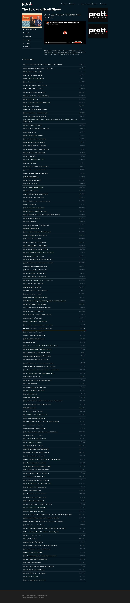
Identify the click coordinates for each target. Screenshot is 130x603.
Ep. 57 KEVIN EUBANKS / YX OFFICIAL (55, 390)
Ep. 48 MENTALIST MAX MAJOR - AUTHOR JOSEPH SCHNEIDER (55, 422)
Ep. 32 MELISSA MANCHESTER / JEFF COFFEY (55, 473)
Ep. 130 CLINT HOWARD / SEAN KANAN (55, 139)
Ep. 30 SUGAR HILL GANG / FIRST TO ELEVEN (55, 480)
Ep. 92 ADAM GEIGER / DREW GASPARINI (55, 270)
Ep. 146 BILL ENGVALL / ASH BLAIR (55, 82)
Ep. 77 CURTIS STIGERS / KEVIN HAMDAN (55, 321)
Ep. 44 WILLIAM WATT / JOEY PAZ (55, 435)
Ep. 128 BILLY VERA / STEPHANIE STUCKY (55, 146)
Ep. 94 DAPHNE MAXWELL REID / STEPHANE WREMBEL (55, 263)
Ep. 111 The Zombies (55, 204)
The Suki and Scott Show (41, 9)
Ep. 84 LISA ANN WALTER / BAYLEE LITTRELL (55, 297)
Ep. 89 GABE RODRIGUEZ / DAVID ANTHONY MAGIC (55, 280)
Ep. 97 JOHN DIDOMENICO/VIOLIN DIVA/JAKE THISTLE (55, 253)
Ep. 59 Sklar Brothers (55, 384)
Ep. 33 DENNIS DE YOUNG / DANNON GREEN (55, 470)
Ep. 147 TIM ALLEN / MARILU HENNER (55, 78)
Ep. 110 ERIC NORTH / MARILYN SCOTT (55, 208)
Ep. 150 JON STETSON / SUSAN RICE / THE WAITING (55, 68)
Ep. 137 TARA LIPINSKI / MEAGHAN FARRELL (55, 113)
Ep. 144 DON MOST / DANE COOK (55, 89)
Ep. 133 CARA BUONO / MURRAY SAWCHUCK (55, 129)
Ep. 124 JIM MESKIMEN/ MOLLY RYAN (55, 160)
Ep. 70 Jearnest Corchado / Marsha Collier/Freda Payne (55, 346)
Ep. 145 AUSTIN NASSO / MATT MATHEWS (55, 85)
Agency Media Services (89, 4)
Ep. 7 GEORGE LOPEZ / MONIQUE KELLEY (55, 559)
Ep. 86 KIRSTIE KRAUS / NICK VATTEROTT (55, 290)
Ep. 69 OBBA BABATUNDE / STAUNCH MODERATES (55, 349)
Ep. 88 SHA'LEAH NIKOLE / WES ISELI (55, 284)
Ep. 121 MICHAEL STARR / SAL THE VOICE (55, 170)
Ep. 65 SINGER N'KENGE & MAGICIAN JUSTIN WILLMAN (55, 363)
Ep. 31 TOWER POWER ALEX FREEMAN (55, 477)
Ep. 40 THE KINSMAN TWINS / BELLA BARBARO (55, 449)
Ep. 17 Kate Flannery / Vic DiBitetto (55, 525)
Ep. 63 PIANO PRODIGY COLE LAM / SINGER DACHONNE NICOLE (55, 370)
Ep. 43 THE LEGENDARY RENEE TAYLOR (55, 439)
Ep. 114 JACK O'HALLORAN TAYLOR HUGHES (55, 194)
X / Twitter (27, 43)
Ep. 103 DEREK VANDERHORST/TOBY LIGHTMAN (55, 232)
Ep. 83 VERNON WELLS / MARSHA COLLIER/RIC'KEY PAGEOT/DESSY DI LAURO (55, 301)
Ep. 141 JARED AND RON (55, 99)
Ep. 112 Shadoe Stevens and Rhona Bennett (55, 201)
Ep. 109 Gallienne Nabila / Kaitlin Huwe (55, 211)
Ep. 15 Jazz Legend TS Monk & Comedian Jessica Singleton (55, 532)
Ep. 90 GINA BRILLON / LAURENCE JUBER (55, 277)
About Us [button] (103, 4)
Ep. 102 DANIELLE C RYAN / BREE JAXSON (55, 235)
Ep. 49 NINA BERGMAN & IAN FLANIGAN (55, 418)
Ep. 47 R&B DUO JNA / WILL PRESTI (55, 425)
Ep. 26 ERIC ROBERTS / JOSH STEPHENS (55, 494)
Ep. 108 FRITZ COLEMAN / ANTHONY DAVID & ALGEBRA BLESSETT (55, 215)
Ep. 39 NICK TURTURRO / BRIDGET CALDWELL (55, 452)
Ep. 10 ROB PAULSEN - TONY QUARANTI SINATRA (55, 549)
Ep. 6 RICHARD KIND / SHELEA (55, 563)
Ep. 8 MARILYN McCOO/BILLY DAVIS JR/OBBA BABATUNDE (55, 556)
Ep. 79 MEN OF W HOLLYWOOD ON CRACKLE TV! (55, 315)
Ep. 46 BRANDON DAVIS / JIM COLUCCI (55, 428)
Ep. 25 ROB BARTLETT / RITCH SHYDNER (55, 497)
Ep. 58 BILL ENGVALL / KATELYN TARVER (55, 387)
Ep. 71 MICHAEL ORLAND (55, 342)
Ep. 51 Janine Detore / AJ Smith (55, 411)
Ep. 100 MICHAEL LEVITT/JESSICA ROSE (55, 242)
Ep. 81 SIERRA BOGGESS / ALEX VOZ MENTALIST (55, 308)
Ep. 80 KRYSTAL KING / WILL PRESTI (55, 311)
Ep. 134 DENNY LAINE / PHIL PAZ (55, 125)
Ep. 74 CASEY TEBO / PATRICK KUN (55, 332)
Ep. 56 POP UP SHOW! (55, 394)
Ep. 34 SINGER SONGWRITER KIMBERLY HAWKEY (55, 466)
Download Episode (30, 29)
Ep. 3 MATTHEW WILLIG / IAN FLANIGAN (55, 573)
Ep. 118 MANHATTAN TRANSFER (55, 180)
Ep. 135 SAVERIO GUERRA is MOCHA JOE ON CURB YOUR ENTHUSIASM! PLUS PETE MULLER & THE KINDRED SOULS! (54, 121)
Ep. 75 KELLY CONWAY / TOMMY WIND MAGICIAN (55, 328)
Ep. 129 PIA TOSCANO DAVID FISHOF (55, 142)
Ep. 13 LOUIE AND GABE (55, 539)
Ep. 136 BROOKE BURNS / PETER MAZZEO (55, 116)
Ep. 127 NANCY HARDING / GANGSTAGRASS (55, 149)
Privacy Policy (26, 598)
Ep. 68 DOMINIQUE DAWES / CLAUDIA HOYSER (55, 353)
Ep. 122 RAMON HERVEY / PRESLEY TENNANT (55, 166)
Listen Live (63, 4)
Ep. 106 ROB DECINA (55, 222)
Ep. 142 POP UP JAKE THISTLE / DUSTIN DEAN (55, 96)
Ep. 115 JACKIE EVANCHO (55, 191)
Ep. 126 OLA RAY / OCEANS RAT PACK (55, 153)
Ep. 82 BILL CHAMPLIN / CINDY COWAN (55, 304)
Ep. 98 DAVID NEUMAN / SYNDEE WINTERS (55, 249)
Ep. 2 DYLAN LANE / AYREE (55, 576)
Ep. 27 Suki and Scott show (55, 490)
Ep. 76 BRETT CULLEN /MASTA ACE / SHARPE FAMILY (55, 325)
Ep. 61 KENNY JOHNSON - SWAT (55, 377)
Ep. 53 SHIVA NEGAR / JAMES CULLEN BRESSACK (55, 404)
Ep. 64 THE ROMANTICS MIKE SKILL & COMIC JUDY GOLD (55, 366)
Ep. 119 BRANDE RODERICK (55, 177)
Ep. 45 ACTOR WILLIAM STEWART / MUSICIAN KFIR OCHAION (55, 432)
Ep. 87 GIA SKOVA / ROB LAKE (55, 287)
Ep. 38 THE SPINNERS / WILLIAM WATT (55, 456)
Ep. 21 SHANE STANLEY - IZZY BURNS (55, 511)
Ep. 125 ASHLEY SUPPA (55, 156)
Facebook (27, 36)
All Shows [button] (72, 4)
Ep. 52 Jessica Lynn (55, 408)
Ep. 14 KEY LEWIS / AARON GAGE (55, 535)
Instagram (27, 40)
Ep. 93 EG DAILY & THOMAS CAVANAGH (55, 266)
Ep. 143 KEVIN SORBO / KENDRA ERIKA (55, 92)
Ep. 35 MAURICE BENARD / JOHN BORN (55, 463)
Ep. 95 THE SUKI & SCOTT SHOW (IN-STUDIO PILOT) (55, 259)
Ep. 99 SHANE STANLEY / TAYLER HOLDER (55, 246)
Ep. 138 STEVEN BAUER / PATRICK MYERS (55, 109)
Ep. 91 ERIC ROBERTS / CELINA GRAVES (55, 273)
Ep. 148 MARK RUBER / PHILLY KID (55, 75)
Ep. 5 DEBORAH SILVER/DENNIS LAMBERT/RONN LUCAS (55, 566)
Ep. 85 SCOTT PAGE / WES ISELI (55, 294)
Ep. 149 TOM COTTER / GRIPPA (55, 72)
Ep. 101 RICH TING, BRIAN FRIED (55, 239)
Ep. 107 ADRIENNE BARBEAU (55, 218)
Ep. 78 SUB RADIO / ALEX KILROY (55, 318)
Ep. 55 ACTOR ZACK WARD (55, 397)
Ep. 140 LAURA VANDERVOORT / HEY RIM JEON (55, 102)
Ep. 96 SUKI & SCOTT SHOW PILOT (55, 256)
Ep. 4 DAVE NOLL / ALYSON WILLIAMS (55, 570)
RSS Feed (27, 47)
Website (27, 33)
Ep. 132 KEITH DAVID (55, 132)
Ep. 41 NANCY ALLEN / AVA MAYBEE (55, 446)
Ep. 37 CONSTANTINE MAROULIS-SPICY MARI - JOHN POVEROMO (55, 459)
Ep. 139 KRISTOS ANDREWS (55, 106)
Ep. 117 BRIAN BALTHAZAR (55, 184)
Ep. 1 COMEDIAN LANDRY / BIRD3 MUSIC (55, 580)
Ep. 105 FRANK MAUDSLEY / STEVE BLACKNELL (55, 225)
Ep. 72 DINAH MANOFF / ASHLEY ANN (55, 339)
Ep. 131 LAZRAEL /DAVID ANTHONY (55, 135)
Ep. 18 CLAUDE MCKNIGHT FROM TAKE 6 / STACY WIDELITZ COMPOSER (55, 521)
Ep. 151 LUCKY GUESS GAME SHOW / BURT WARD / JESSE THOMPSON (55, 65)
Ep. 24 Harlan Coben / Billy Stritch (55, 501)
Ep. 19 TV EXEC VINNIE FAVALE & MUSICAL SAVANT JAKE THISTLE (55, 518)
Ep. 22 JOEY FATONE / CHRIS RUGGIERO (55, 508)
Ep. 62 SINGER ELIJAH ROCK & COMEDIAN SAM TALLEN (55, 373)
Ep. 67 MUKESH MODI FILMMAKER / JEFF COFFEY (55, 356)
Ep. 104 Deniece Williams (55, 228)
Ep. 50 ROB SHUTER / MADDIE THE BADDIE (55, 415)
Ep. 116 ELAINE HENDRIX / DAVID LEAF (55, 187)
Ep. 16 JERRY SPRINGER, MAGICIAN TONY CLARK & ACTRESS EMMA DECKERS (55, 528)
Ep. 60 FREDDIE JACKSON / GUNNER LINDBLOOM (55, 380)
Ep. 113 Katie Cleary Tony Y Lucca (55, 197)
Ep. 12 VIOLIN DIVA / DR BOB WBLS (55, 542)
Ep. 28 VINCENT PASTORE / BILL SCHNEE (55, 487)
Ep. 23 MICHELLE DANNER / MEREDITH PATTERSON (55, 504)
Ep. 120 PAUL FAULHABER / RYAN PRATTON (55, 173)
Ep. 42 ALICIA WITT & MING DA (55, 442)
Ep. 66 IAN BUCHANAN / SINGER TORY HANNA (55, 360)
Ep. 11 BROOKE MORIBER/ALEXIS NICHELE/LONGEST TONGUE (55, 545)
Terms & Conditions (38, 598)
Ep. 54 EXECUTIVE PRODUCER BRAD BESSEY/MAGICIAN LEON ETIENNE (55, 401)
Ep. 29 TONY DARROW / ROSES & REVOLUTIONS (55, 483)
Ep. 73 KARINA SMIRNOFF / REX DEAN (55, 335)
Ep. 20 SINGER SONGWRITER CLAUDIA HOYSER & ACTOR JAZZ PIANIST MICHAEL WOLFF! (55, 515)
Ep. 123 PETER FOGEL (55, 163)
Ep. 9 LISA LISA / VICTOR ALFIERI (55, 552)
